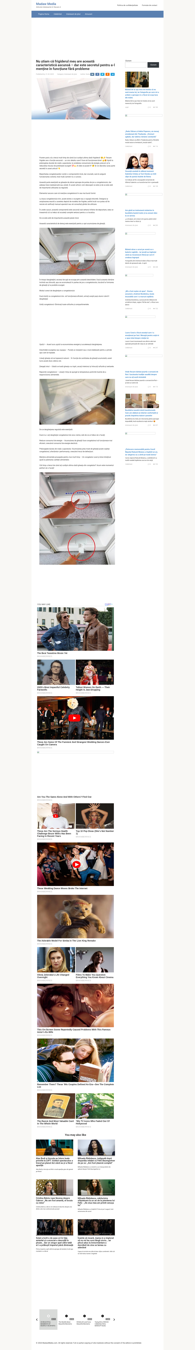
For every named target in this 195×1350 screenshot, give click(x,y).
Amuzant (88, 14)
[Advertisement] (97, 37)
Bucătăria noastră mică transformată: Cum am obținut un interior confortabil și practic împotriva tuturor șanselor (141, 413)
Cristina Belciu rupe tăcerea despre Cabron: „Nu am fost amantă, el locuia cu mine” (54, 1200)
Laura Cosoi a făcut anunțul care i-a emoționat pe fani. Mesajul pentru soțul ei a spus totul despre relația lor (142, 335)
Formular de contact (149, 5)
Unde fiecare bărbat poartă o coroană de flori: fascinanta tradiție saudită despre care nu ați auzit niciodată (141, 374)
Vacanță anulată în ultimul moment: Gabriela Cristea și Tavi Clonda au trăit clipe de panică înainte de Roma (140, 174)
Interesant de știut (73, 14)
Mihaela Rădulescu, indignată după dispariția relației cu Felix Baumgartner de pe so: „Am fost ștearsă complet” (96, 1160)
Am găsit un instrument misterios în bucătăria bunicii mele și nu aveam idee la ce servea (141, 213)
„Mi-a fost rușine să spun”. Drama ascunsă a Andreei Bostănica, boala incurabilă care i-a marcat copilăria (139, 294)
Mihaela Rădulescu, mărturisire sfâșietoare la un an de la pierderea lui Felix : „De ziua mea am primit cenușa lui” (96, 1202)
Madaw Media (46, 4)
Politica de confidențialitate (127, 5)
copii (126, 107)
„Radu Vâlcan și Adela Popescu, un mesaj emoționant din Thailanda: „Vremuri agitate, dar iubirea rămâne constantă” (142, 134)
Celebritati (58, 14)
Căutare (128, 61)
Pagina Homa (43, 14)
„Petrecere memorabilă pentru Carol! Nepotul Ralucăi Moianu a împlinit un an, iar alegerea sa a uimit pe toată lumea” (141, 452)
